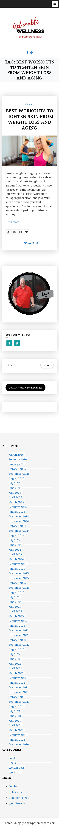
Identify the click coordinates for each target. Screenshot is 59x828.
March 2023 (16, 615)
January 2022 (17, 682)
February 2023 (18, 620)
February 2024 (18, 563)
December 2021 (19, 686)
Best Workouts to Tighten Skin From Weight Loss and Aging (29, 119)
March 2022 (16, 672)
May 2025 (15, 492)
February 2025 (18, 506)
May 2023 (15, 606)
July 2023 (14, 596)
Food (12, 757)
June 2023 (15, 601)
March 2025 (16, 501)
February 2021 (18, 734)
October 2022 (17, 639)
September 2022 (19, 644)
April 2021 (15, 724)
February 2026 (18, 458)
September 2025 (19, 473)
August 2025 (17, 477)
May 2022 (15, 663)
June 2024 (15, 544)
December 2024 (19, 515)
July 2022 (14, 653)
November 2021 (19, 691)
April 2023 (15, 610)
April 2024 (15, 553)
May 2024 (15, 549)
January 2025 (17, 511)
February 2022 (18, 677)
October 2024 (17, 525)
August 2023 (17, 591)
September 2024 (19, 530)
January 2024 (17, 568)
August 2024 (17, 534)
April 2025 (15, 496)
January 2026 (17, 463)
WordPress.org (18, 803)
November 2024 (19, 520)
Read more (12, 222)
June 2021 (15, 715)
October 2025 (17, 468)
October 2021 (17, 696)
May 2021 (15, 720)
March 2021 (16, 729)
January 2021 (17, 739)
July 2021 (14, 710)
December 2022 (19, 629)
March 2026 (16, 454)
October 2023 (17, 582)
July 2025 (14, 482)
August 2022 (17, 648)
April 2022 (15, 667)
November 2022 (19, 634)
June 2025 (15, 487)
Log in (13, 786)
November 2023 (19, 577)
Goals (12, 762)
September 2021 (19, 701)
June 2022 (15, 658)
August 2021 (17, 705)
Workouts (29, 104)
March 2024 (16, 558)
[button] (55, 4)
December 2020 (19, 743)
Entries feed (16, 792)
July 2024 (14, 539)
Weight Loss (16, 767)
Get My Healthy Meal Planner (25, 387)
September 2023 (19, 587)
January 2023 (17, 625)
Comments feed (19, 798)
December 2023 (19, 572)
